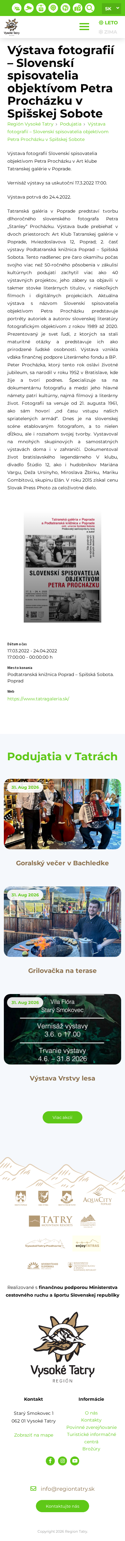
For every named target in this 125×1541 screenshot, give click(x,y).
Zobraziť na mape (33, 1435)
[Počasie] (16, 8)
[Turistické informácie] (65, 8)
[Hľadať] (90, 8)
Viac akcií (62, 1117)
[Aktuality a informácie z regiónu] (53, 8)
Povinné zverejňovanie (91, 1427)
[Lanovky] (41, 8)
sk (108, 9)
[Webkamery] (29, 8)
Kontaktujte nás (62, 1506)
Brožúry (91, 1449)
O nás (91, 1413)
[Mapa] (77, 8)
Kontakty (91, 1420)
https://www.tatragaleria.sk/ (38, 699)
